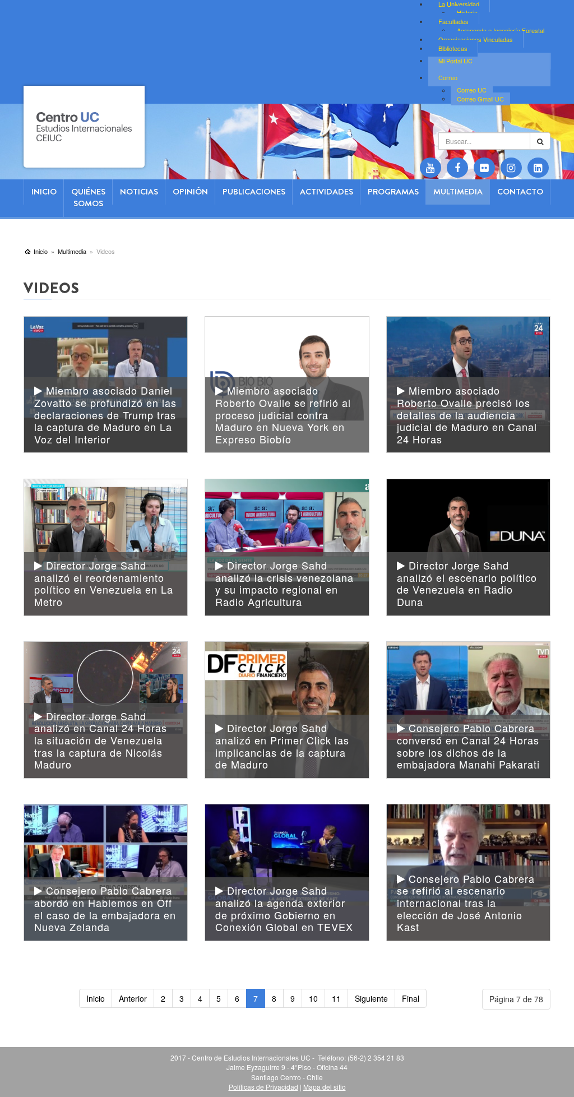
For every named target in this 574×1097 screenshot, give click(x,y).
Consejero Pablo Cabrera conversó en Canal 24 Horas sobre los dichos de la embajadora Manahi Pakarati (468, 745)
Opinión (190, 192)
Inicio (44, 192)
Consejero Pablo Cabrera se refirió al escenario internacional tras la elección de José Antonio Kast (466, 902)
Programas (393, 192)
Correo (447, 77)
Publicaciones (254, 192)
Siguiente (371, 998)
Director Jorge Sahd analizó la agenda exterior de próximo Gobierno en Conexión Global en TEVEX (284, 908)
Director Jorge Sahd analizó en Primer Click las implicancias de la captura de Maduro (282, 745)
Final (410, 998)
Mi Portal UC (455, 60)
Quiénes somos (88, 198)
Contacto (520, 192)
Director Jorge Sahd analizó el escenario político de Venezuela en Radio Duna (467, 583)
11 (336, 998)
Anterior (133, 998)
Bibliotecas (452, 48)
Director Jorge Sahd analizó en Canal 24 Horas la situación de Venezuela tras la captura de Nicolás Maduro (100, 740)
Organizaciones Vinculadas (475, 39)
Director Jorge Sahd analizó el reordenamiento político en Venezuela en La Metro (103, 583)
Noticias (139, 192)
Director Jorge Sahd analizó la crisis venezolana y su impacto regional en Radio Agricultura (284, 583)
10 (313, 998)
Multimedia (458, 192)
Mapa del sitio (324, 1086)
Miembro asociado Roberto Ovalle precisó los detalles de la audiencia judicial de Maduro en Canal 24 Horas (467, 414)
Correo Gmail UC (480, 98)
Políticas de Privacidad (263, 1086)
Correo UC (472, 90)
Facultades (453, 21)
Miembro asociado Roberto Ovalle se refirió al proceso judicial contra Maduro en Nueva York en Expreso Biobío (283, 414)
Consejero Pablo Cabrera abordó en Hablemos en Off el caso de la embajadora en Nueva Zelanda (105, 908)
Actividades (326, 192)
